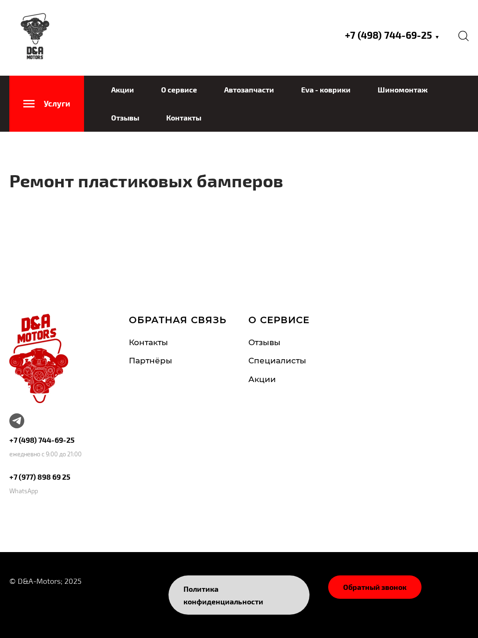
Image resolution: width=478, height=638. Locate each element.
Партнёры (150, 360)
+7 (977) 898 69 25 (39, 477)
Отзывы (125, 117)
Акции (122, 89)
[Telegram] (16, 420)
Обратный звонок (375, 586)
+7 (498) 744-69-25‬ (392, 35)
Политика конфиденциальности (223, 595)
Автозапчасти (249, 89)
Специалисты (277, 360)
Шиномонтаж (403, 89)
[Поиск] (463, 35)
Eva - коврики (326, 89)
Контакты (183, 117)
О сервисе (179, 89)
